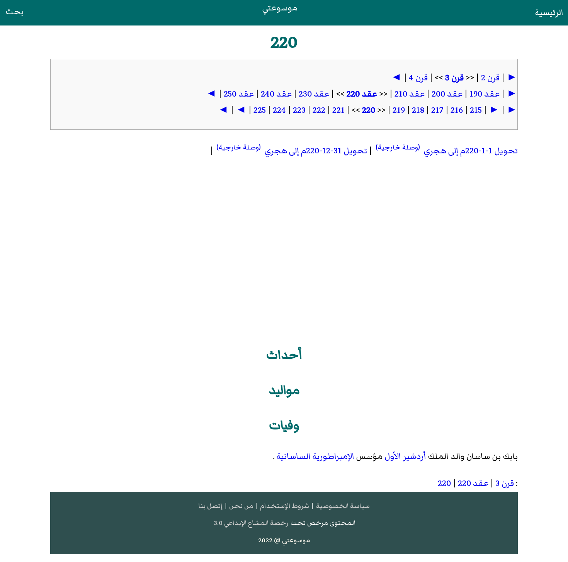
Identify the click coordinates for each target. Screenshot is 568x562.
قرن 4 (418, 77)
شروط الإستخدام (284, 506)
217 (437, 110)
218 (418, 110)
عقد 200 (447, 94)
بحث (14, 11)
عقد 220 (362, 94)
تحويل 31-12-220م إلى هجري (291, 150)
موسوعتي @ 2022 (284, 540)
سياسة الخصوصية (343, 506)
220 (368, 110)
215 (476, 110)
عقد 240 (276, 94)
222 (319, 110)
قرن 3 (454, 77)
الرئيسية (549, 12)
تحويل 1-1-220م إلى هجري (446, 150)
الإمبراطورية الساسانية (315, 456)
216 (457, 110)
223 (299, 110)
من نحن (241, 506)
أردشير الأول (405, 456)
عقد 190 (484, 94)
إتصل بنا (210, 506)
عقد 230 (314, 94)
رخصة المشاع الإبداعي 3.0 (251, 523)
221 (338, 110)
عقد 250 (239, 94)
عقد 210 (410, 94)
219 (399, 110)
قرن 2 (490, 77)
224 (279, 110)
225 (259, 110)
